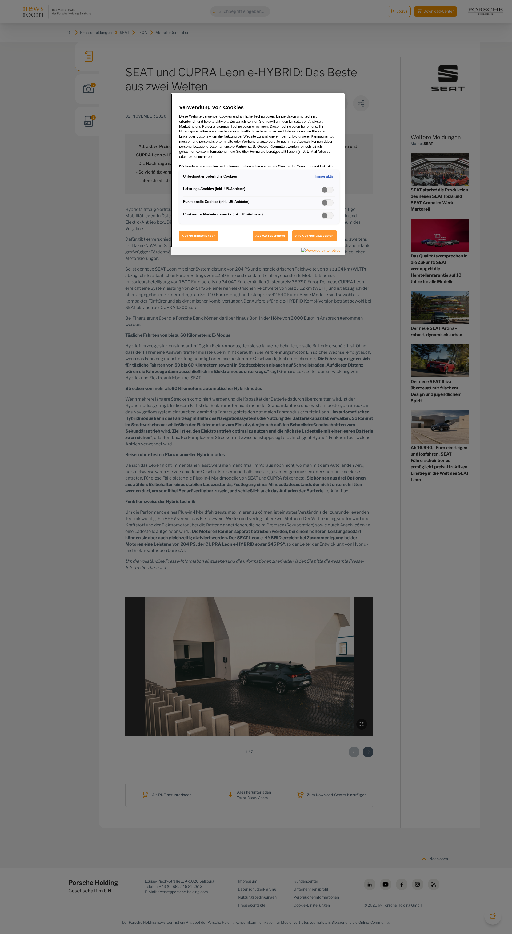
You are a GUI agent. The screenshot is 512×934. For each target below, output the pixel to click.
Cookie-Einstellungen (198, 235)
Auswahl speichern (270, 235)
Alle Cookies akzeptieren (314, 235)
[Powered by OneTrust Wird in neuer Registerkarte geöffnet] (321, 251)
